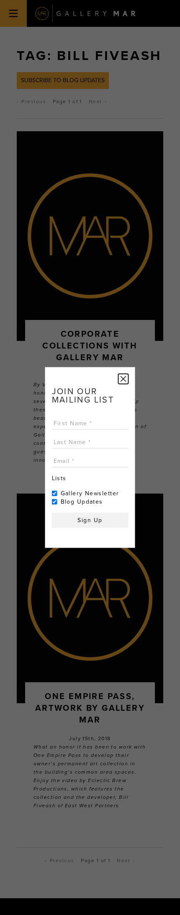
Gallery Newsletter (90, 493)
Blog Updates (82, 501)
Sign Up (89, 520)
